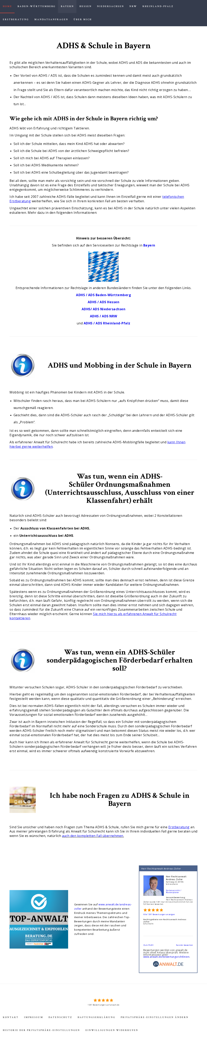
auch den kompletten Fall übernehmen (92, 836)
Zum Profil (148, 945)
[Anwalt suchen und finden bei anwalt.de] (168, 966)
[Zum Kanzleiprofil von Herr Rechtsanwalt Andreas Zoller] (153, 876)
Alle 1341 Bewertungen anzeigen (159, 914)
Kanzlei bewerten (184, 945)
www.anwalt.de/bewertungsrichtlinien (166, 956)
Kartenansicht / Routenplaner (173, 891)
